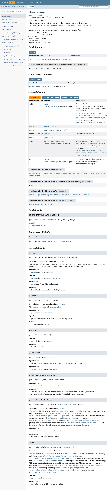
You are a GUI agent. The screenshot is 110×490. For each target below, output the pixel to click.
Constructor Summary (9, 23)
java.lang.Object (34, 15)
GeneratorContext (52, 106)
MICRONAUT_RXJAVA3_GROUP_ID (15, 33)
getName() (7, 49)
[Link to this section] (46, 47)
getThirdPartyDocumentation (49, 195)
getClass (57, 173)
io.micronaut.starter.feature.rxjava (13, 6)
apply (46, 104)
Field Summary (7, 19)
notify (75, 173)
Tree (17, 2)
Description (6, 16)
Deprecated (24, 2)
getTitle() (7, 52)
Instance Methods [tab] (51, 97)
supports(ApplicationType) (13, 46)
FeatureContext (51, 144)
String (43, 59)
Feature (61, 25)
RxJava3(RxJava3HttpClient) (13, 39)
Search (38, 2)
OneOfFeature (71, 25)
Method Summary (8, 26)
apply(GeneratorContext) (12, 66)
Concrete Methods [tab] (70, 97)
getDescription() (9, 56)
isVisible (86, 195)
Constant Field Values (39, 226)
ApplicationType (51, 162)
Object (37, 40)
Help (43, 2)
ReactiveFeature (84, 25)
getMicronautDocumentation (55, 130)
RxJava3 (31, 6)
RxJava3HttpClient (43, 86)
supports (47, 159)
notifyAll (84, 173)
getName (47, 134)
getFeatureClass (46, 204)
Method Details (7, 42)
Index (32, 2)
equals (38, 173)
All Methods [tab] (35, 97)
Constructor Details (9, 36)
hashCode (66, 173)
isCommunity (66, 195)
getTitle (47, 138)
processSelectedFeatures (54, 141)
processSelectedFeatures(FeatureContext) (15, 62)
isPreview (77, 195)
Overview (4, 2)
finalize (47, 173)
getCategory (34, 204)
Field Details (6, 29)
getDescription (50, 126)
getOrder (32, 195)
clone (31, 173)
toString (94, 173)
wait (102, 173)
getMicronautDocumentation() (14, 59)
